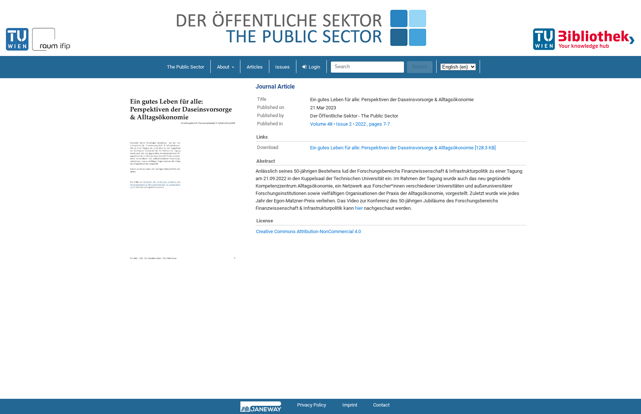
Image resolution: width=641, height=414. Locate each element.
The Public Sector (185, 67)
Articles (255, 67)
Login (314, 67)
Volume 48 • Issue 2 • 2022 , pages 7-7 (350, 124)
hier (359, 208)
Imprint (349, 405)
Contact (381, 405)
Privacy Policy (311, 405)
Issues (282, 67)
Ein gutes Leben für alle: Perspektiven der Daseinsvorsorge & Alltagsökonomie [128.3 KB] (403, 147)
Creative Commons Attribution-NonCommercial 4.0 (308, 231)
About (223, 67)
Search (419, 66)
